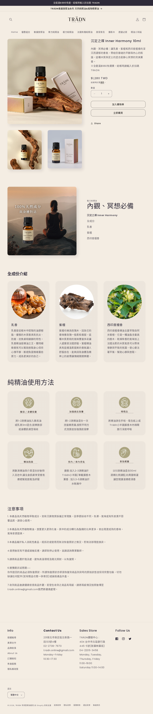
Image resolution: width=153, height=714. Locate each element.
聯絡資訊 (96, 705)
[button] (10, 19)
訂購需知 (11, 658)
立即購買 (118, 112)
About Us (12, 653)
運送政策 (86, 705)
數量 (93, 87)
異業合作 (11, 642)
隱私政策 (67, 705)
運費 (102, 82)
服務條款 (77, 705)
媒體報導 (11, 637)
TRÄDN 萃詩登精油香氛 (24, 705)
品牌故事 (11, 647)
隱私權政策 (12, 669)
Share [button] (97, 123)
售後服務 (11, 663)
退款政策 (57, 705)
